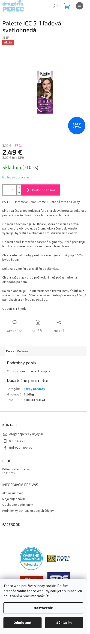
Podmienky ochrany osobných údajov (28, 510)
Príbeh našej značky (16, 469)
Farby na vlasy (34, 389)
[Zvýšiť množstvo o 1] (18, 187)
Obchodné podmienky (17, 504)
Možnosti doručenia (16, 177)
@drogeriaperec (20, 447)
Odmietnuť (22, 622)
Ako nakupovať (12, 493)
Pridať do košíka (43, 190)
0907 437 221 (18, 441)
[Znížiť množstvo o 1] (18, 192)
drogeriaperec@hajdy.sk (26, 434)
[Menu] (79, 5)
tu (49, 596)
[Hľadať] (55, 5)
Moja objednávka (14, 499)
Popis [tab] (10, 351)
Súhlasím (64, 622)
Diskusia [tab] (23, 351)
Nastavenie (43, 607)
